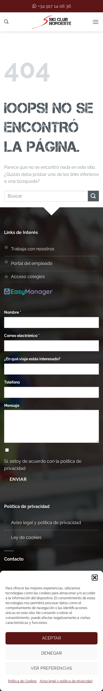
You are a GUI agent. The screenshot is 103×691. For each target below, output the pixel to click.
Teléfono (12, 382)
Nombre (12, 312)
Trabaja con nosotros (32, 249)
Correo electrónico (22, 335)
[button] (95, 577)
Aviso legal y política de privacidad (66, 681)
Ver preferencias (51, 668)
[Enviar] (93, 196)
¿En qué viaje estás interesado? (32, 358)
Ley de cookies (26, 537)
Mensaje (11, 405)
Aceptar (51, 638)
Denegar (51, 653)
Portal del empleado (31, 263)
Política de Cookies (22, 681)
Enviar (18, 479)
